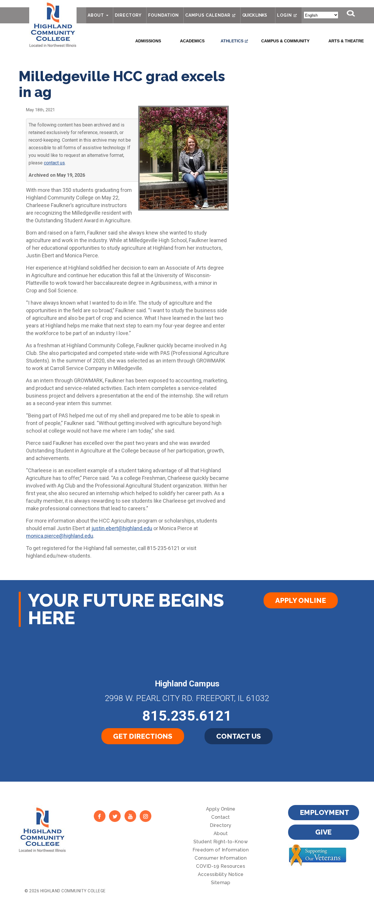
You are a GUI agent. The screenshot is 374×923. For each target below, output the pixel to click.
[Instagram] (145, 816)
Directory (128, 15)
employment (324, 812)
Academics (192, 41)
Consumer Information (221, 858)
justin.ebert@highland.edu (121, 528)
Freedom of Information (221, 850)
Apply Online (300, 600)
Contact (220, 817)
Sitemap (221, 882)
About (96, 15)
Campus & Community (285, 41)
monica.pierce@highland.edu (59, 536)
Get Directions (142, 736)
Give (323, 832)
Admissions (148, 41)
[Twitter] (115, 816)
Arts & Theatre (346, 41)
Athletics (232, 41)
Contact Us (238, 736)
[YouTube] (130, 816)
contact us (54, 163)
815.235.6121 (187, 715)
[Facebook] (99, 816)
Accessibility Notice (221, 874)
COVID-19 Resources (220, 866)
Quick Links (254, 15)
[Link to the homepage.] (53, 24)
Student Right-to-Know (220, 841)
